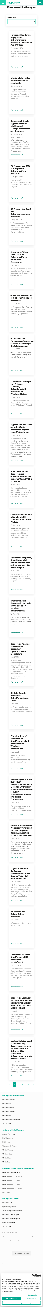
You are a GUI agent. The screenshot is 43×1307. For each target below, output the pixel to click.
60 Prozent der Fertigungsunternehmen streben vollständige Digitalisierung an (22, 342)
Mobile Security (7, 1142)
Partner (4, 1267)
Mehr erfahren (16, 67)
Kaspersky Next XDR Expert (10, 1214)
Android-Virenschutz (8, 1134)
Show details (32, 1295)
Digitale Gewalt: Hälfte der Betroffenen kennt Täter (19, 697)
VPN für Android (7, 1154)
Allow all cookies (12, 1299)
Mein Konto (40, 3)
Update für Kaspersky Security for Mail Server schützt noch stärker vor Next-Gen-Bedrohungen (21, 562)
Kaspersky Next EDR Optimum (11, 1180)
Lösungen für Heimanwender (13, 1096)
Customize (30, 1299)
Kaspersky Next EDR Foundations (12, 1176)
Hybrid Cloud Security (8, 1222)
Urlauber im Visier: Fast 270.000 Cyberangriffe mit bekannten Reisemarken (19, 257)
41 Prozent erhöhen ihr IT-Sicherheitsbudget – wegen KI (21, 298)
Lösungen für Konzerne (10, 1199)
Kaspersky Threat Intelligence (11, 1218)
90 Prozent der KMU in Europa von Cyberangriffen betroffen (20, 170)
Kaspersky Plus (6, 1103)
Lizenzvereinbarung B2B (7, 1240)
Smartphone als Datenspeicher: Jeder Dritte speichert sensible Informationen (21, 606)
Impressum (4, 1236)
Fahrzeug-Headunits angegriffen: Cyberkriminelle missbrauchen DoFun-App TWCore (21, 40)
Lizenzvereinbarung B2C (29, 1236)
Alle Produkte (6, 1192)
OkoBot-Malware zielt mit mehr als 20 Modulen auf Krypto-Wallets (21, 518)
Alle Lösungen (6, 1123)
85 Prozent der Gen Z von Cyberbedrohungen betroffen (20, 213)
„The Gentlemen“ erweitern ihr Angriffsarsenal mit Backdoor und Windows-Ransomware (20, 742)
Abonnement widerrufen (7, 1244)
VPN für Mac (6, 1162)
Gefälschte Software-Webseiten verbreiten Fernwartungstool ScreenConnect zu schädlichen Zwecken (21, 830)
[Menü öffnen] (3, 2)
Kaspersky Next (7, 1202)
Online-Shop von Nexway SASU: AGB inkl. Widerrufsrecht (14, 1248)
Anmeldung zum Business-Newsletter (22, 1240)
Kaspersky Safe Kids (8, 1111)
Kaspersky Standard (8, 1099)
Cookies (10, 1236)
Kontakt (4, 1259)
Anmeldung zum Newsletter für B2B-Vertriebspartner (25, 1244)
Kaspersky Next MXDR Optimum (12, 1188)
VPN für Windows (7, 1150)
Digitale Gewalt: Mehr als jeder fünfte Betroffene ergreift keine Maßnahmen (21, 428)
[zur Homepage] (13, 2)
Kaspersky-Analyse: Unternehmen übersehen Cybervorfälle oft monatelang (20, 649)
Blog (3, 1271)
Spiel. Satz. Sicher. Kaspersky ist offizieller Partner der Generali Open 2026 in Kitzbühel (21, 476)
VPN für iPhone (6, 1158)
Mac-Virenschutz (7, 1138)
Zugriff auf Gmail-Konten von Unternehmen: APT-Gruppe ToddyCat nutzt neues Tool (20, 873)
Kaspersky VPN (6, 1115)
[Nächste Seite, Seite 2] (33, 1084)
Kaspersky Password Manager (11, 1119)
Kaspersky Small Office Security (11, 1172)
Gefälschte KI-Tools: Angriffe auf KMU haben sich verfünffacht (20, 958)
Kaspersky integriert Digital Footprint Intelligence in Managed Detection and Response (20, 126)
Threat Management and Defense (12, 1210)
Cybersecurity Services (9, 1206)
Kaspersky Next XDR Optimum (11, 1184)
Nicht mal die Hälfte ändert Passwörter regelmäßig (20, 80)
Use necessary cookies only (21, 1303)
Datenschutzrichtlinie (18, 1236)
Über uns (4, 1263)
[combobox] (22, 21)
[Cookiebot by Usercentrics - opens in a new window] (32, 1275)
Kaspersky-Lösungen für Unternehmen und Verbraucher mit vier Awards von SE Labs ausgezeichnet (21, 1003)
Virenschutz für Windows (9, 1146)
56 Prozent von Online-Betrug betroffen (17, 914)
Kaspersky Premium (8, 1107)
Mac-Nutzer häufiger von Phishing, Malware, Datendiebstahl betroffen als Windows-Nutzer (20, 387)
